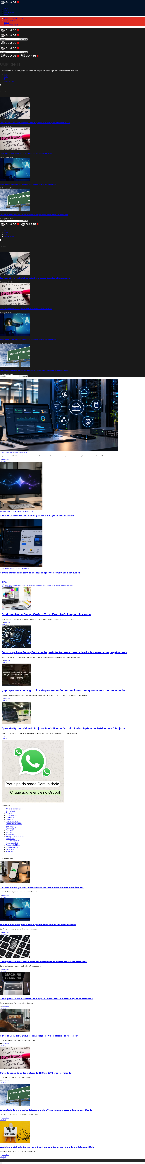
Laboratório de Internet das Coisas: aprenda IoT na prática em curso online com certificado (34, 215)
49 (3, 1158)
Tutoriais (10, 849)
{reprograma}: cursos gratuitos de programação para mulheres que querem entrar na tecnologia (63, 690)
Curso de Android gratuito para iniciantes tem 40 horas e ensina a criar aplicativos (42, 887)
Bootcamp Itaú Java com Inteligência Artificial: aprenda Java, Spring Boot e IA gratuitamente (35, 123)
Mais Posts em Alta (7, 586)
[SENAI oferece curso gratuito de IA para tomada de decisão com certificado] (15, 180)
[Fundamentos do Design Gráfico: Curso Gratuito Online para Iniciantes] (16, 609)
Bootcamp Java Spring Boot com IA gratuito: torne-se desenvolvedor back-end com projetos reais (64, 652)
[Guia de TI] (20, 57)
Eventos (10, 830)
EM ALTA (4, 582)
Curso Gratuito (5, 452)
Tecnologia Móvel (13, 845)
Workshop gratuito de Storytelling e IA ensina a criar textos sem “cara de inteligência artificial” (47, 1147)
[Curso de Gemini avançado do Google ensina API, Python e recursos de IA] (21, 509)
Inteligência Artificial (7, 511)
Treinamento (22, 452)
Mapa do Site (58, 1160)
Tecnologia (14, 452)
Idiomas (9, 832)
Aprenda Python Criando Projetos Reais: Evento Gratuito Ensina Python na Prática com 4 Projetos (63, 728)
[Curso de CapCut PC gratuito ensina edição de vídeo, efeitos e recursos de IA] (15, 1031)
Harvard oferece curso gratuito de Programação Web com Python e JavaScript (40, 572)
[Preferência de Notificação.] (1, 1163)
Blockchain (18, 585)
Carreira (35, 585)
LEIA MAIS (3, 461)
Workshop (10, 851)
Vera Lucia (7, 698)
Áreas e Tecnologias (9, 585)
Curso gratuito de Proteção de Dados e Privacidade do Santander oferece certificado (43, 961)
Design (64, 585)
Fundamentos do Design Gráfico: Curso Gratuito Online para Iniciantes (46, 614)
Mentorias (10, 839)
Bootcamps (29, 585)
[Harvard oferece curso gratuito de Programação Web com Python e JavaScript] (21, 566)
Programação (19, 511)
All (2, 585)
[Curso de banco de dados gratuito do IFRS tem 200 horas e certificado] (15, 149)
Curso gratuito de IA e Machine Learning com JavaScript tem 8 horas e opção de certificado (46, 998)
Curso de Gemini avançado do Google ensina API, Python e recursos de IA (37, 515)
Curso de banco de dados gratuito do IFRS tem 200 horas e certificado (26, 153)
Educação (69, 585)
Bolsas (23, 585)
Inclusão (10, 834)
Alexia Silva (5, 459)
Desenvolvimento (16, 568)
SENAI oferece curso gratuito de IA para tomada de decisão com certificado (28, 184)
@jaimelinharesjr (45, 1160)
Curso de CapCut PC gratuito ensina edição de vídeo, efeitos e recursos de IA (39, 1035)
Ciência (40, 585)
